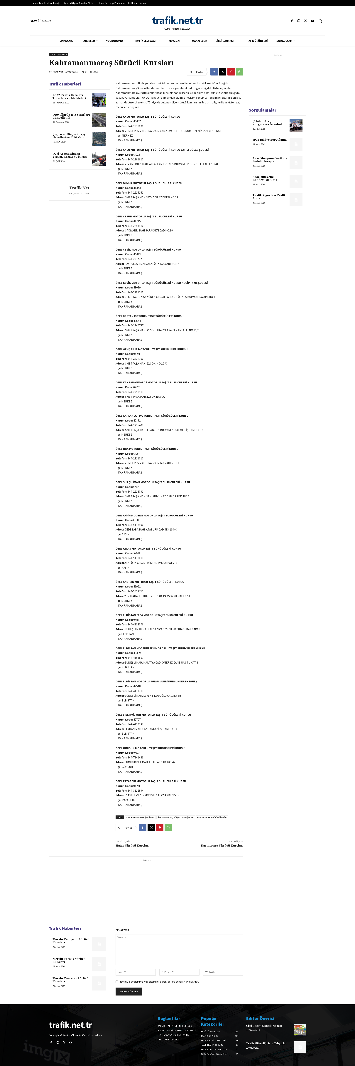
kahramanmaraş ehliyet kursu (140, 817)
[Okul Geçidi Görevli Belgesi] (300, 1030)
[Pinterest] (231, 71)
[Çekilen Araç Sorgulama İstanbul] (296, 125)
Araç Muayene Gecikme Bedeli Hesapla (270, 160)
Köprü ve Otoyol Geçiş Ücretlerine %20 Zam (69, 135)
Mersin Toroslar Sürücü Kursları (70, 980)
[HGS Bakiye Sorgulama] (296, 144)
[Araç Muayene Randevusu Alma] (296, 181)
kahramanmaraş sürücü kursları (212, 817)
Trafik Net (57, 71)
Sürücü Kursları (58, 54)
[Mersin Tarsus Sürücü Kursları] (99, 964)
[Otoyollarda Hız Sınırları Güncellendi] (99, 120)
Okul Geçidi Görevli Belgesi (264, 1026)
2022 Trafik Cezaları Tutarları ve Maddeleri (69, 96)
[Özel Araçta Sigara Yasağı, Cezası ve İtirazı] (99, 159)
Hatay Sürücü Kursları (132, 845)
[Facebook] (291, 21)
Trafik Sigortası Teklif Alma (269, 197)
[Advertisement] (146, 888)
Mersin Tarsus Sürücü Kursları (69, 960)
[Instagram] (298, 21)
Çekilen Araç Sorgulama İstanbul (267, 123)
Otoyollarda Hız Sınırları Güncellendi (71, 116)
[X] (305, 21)
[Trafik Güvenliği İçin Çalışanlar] (300, 1047)
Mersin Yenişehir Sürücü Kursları (71, 941)
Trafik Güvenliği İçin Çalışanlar (266, 1043)
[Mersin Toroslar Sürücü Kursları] (99, 983)
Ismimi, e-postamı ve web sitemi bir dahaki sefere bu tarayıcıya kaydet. (159, 981)
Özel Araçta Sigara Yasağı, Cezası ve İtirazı (70, 155)
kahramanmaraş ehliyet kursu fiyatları (175, 817)
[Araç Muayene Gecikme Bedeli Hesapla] (296, 162)
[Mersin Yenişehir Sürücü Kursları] (99, 944)
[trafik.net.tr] (177, 20)
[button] (320, 20)
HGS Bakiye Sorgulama (270, 140)
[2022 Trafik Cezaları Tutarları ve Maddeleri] (99, 100)
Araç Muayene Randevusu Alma (265, 178)
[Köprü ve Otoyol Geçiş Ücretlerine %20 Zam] (99, 139)
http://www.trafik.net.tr (79, 193)
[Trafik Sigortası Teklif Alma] (296, 199)
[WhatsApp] (239, 71)
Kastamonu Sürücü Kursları (222, 845)
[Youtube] (312, 21)
